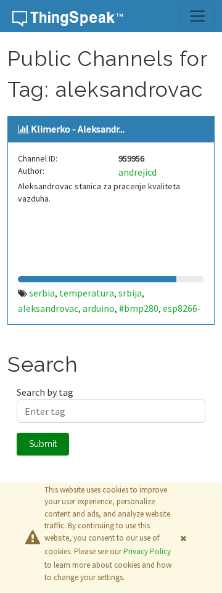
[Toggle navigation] (197, 16)
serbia (42, 293)
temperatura (86, 293)
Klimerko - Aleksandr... (78, 129)
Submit (43, 444)
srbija (130, 293)
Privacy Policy (147, 551)
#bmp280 (138, 308)
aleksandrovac (48, 308)
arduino (99, 308)
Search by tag (45, 392)
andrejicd (137, 172)
